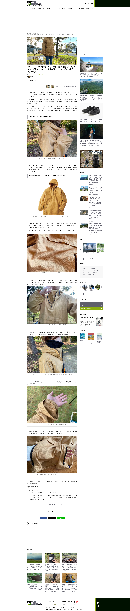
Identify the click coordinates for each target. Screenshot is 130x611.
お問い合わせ (79, 609)
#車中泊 (95, 272)
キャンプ (38, 8)
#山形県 (83, 274)
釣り (44, 8)
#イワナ (90, 270)
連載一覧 (91, 258)
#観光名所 (84, 270)
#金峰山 (94, 274)
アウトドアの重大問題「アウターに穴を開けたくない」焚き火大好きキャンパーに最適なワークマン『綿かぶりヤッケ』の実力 (51, 34)
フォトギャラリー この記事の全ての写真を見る (66, 86)
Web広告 (47, 609)
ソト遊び (49, 8)
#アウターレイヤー (32, 80)
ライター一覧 (91, 294)
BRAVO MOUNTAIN (31, 33)
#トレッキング (91, 268)
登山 (33, 8)
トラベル (64, 8)
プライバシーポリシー (69, 607)
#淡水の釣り (96, 270)
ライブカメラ (94, 8)
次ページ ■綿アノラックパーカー (51, 504)
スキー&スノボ (72, 8)
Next (102, 249)
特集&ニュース (85, 8)
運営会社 (61, 607)
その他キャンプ (41, 74)
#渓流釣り (84, 268)
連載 (78, 8)
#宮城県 (89, 274)
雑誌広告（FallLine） (69, 609)
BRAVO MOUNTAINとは (51, 607)
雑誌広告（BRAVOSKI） (57, 609)
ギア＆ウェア (56, 8)
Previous (80, 249)
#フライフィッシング (87, 272)
